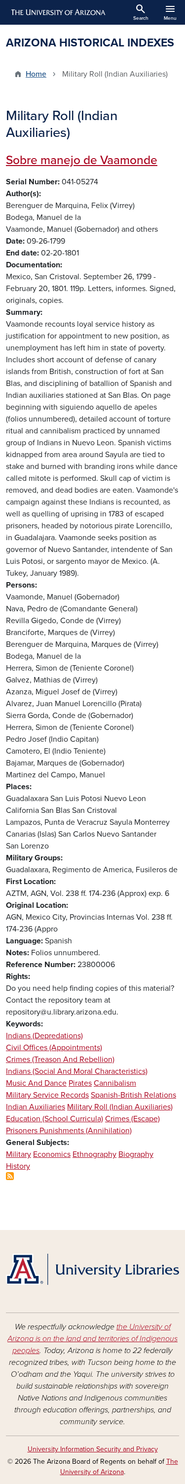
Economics (52, 1154)
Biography (135, 1154)
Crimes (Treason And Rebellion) (60, 1059)
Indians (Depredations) (44, 1036)
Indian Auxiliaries (35, 1107)
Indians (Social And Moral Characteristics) (77, 1071)
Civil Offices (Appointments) (54, 1048)
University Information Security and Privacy (93, 1449)
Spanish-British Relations (133, 1095)
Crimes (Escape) (132, 1119)
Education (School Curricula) (54, 1119)
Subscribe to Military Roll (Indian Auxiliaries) (10, 1176)
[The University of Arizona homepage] (57, 12)
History (18, 1166)
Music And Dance (36, 1083)
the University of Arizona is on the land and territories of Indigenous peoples (92, 1339)
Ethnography (94, 1154)
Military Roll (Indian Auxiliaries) (120, 1107)
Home (36, 74)
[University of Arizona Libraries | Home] (92, 1269)
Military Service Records (47, 1095)
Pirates (80, 1083)
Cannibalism (115, 1083)
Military (18, 1154)
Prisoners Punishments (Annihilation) (69, 1131)
